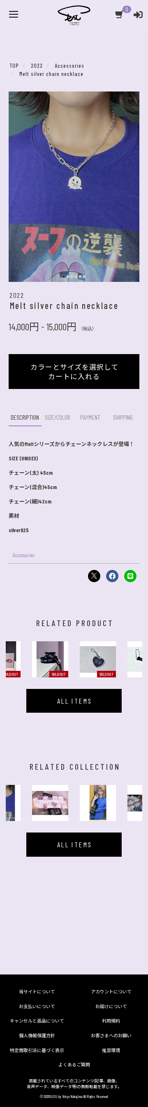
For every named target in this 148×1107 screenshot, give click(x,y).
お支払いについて (37, 1006)
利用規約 (111, 1020)
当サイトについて (37, 991)
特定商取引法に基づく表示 (37, 1050)
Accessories (23, 555)
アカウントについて (111, 991)
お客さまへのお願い (111, 1035)
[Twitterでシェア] (94, 576)
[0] (120, 15)
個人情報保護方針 (37, 1035)
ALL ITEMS (74, 701)
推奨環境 (111, 1050)
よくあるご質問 (74, 1064)
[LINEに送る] (130, 576)
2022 (16, 295)
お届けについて (111, 1006)
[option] (50, 659)
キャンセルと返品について (37, 1020)
